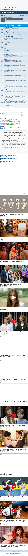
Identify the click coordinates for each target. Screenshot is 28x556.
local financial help (24, 29)
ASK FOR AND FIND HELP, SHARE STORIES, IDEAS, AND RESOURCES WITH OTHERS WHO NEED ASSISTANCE (14, 25)
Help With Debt (7, 31)
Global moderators (11, 124)
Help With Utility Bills (8, 54)
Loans (5, 94)
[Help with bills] (14, 12)
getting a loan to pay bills (7, 97)
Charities (5, 59)
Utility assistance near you (6, 161)
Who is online (3, 118)
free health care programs (8, 71)
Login (1, 109)
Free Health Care (7, 68)
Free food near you (5, 159)
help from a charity (22, 61)
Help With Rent (7, 46)
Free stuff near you (5, 162)
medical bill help (20, 38)
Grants (5, 78)
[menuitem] (3, 15)
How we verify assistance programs (15, 149)
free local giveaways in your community (14, 87)
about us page (12, 105)
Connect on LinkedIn (6, 151)
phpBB (11, 553)
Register (5, 109)
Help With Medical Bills (8, 36)
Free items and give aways (9, 83)
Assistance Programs (8, 27)
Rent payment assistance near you (8, 158)
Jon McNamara (8, 136)
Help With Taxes (7, 50)
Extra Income (6, 63)
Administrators (5, 124)
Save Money (6, 89)
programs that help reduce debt (22, 34)
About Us (5, 99)
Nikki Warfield (2, 128)
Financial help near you (6, 156)
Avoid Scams (10, 9)
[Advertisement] (10, 3)
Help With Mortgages (8, 41)
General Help (6, 73)
